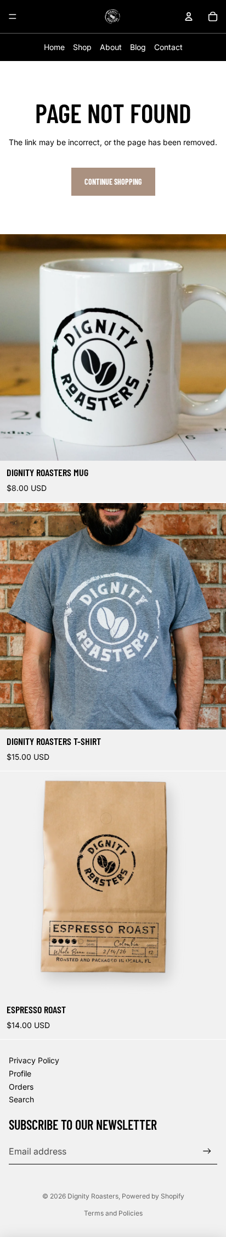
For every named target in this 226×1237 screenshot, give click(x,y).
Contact (168, 47)
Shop (82, 47)
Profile (20, 1073)
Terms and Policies (113, 1213)
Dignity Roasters (92, 1196)
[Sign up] (207, 1151)
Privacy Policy (34, 1060)
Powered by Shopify (153, 1196)
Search (21, 1099)
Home (54, 47)
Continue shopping (113, 181)
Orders (21, 1086)
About (111, 47)
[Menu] (12, 16)
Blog (138, 47)
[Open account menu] (189, 16)
